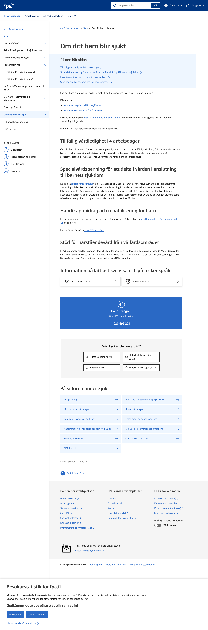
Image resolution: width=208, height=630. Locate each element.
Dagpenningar (11, 43)
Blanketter (16, 150)
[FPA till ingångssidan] (8, 5)
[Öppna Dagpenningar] (45, 43)
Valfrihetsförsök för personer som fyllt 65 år (24, 88)
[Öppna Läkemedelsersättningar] (45, 57)
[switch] (157, 526)
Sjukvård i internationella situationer (17, 98)
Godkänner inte (37, 614)
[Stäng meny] (45, 114)
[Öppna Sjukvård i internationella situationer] (45, 99)
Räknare (15, 171)
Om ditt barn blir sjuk (15, 114)
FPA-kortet (10, 129)
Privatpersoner (16, 29)
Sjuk (6, 36)
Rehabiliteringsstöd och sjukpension (23, 50)
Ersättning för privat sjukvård (19, 72)
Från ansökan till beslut (23, 157)
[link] (12, 16)
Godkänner (15, 614)
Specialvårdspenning (17, 122)
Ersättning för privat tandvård (19, 79)
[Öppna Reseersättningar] (45, 65)
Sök (155, 5)
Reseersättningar (12, 65)
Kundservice (17, 164)
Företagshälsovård (13, 107)
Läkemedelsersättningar (16, 57)
